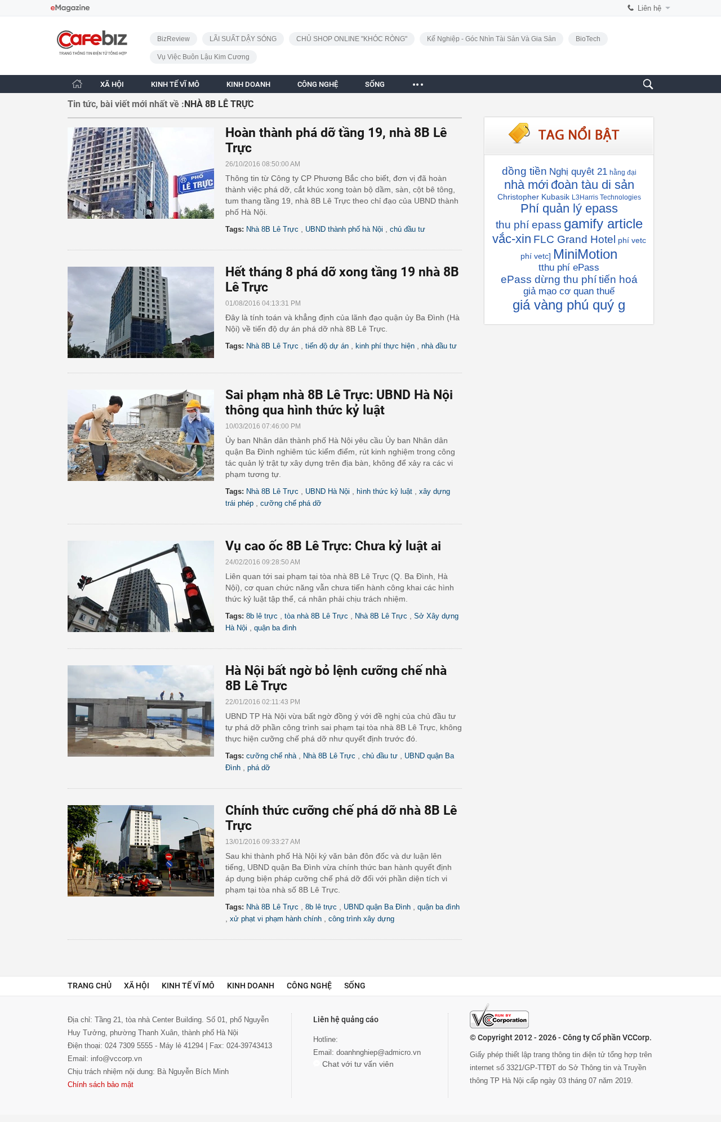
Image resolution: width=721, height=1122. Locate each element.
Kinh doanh (250, 985)
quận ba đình (275, 628)
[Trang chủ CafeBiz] (77, 83)
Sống (355, 985)
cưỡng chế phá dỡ (291, 503)
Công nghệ (309, 985)
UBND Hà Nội (327, 491)
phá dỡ (258, 767)
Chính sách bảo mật (100, 1084)
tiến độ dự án (327, 346)
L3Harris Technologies (606, 197)
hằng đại (623, 172)
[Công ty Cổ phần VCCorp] (499, 1016)
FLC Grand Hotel (574, 239)
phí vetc (632, 240)
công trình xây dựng (361, 919)
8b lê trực (262, 616)
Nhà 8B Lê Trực (272, 229)
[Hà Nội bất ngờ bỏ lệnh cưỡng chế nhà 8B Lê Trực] (146, 711)
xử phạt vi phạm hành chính (276, 919)
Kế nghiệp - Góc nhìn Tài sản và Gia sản (491, 39)
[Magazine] (70, 8)
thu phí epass (529, 225)
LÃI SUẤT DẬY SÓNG (243, 39)
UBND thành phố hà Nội (344, 229)
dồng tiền (524, 171)
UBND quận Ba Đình (377, 907)
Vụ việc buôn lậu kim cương (203, 57)
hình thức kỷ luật (384, 491)
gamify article (603, 223)
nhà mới (526, 185)
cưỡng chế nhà (271, 756)
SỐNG (375, 84)
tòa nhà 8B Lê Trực (316, 616)
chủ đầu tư (407, 229)
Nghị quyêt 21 (578, 171)
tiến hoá (618, 279)
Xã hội (136, 985)
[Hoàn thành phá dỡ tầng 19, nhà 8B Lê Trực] (146, 173)
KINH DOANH (248, 84)
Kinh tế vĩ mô (188, 985)
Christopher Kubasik (533, 196)
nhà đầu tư (439, 346)
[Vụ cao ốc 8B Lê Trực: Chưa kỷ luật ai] (146, 586)
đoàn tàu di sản (592, 185)
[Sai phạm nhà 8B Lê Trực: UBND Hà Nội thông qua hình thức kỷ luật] (146, 435)
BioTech (588, 39)
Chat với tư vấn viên (357, 1063)
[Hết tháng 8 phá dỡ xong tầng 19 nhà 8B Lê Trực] (146, 312)
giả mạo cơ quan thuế (569, 291)
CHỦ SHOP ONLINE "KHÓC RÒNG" (351, 39)
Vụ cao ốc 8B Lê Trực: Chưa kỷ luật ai (333, 546)
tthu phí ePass (568, 267)
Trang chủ (90, 985)
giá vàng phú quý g (569, 304)
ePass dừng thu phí (549, 279)
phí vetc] (535, 255)
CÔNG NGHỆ (317, 84)
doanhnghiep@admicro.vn (378, 1052)
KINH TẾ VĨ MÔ (175, 84)
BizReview (173, 39)
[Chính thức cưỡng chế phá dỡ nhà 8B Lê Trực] (146, 850)
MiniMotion (585, 254)
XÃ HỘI (112, 84)
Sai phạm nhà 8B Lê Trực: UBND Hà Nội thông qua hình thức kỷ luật (339, 402)
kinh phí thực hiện (385, 346)
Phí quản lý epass (569, 208)
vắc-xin (511, 239)
